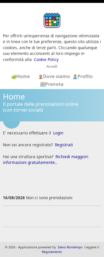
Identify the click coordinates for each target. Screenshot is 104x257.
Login (58, 133)
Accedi (52, 66)
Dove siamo (57, 76)
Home (25, 76)
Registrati (64, 144)
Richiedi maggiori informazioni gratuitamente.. (45, 159)
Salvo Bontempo (70, 247)
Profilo (85, 76)
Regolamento (52, 251)
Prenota (54, 84)
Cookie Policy (46, 59)
